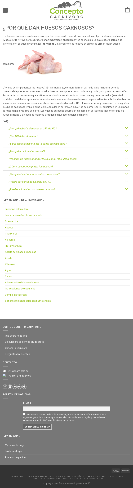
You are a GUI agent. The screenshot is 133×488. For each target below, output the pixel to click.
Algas (8, 270)
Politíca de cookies (112, 476)
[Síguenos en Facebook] (5, 386)
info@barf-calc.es (18, 371)
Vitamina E (11, 264)
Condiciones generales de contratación (48, 476)
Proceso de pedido (15, 457)
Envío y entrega (13, 451)
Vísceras (10, 239)
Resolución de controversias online (83, 479)
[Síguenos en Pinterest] (24, 386)
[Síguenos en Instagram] (10, 386)
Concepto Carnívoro (16, 348)
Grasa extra (11, 221)
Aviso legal (17, 476)
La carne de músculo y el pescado (23, 215)
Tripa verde (11, 233)
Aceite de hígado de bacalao (20, 252)
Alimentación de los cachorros (22, 282)
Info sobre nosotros (16, 335)
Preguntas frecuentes (17, 354)
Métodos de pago (14, 445)
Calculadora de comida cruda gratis (24, 341)
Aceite (8, 258)
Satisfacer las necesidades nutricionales (28, 300)
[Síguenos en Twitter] (14, 386)
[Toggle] (127, 128)
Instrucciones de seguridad (20, 288)
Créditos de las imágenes (46, 479)
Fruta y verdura (13, 246)
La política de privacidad (86, 476)
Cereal (8, 276)
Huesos (9, 227)
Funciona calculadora (17, 209)
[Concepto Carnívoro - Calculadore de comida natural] (66, 10)
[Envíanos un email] (19, 386)
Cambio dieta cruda (16, 294)
